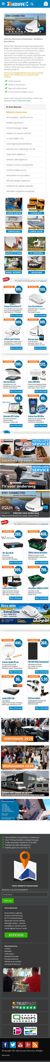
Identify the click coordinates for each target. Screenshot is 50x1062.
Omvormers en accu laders (18, 175)
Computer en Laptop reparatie (19, 186)
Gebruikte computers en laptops (20, 191)
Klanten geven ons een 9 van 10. (18, 847)
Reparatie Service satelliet (14, 920)
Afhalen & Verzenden (12, 961)
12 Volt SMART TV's (15, 138)
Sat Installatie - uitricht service (19, 117)
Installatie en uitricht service (15, 926)
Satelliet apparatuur (14, 123)
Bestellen (8, 951)
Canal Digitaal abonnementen (19, 144)
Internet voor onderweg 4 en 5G (20, 149)
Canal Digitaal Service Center (15, 928)
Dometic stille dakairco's (16, 160)
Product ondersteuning (13, 915)
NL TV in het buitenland (13, 918)
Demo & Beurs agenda (13, 913)
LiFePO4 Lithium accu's (16, 170)
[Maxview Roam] (25, 24)
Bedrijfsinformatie (11, 956)
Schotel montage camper (17, 128)
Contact (7, 948)
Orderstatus (9, 954)
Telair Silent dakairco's (16, 154)
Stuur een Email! (24, 100)
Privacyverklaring (11, 959)
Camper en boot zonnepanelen (19, 165)
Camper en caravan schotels (18, 133)
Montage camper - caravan (14, 923)
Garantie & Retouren (12, 964)
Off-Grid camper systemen (18, 181)
